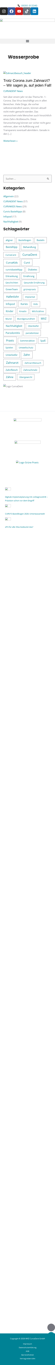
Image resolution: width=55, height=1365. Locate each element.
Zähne (9, 377)
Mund (9, 318)
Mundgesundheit (26, 318)
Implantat (30, 296)
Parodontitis (13, 333)
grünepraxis (30, 289)
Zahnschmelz (30, 369)
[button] (27, 41)
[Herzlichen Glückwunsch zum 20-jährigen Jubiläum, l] (27, 1160)
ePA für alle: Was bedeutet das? (19, 527)
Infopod (7, 216)
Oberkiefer (33, 326)
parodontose (32, 333)
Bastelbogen (24, 240)
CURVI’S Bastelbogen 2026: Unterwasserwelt (25, 513)
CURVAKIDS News (12, 206)
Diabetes (32, 269)
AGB (27, 1351)
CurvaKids (12, 262)
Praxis (10, 340)
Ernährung (28, 276)
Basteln (40, 240)
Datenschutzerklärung (27, 1347)
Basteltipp (11, 247)
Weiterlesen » (10, 140)
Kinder (9, 311)
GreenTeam (12, 289)
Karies (24, 304)
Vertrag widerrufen (27, 1358)
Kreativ (22, 311)
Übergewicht (25, 377)
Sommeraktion (27, 340)
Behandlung (29, 247)
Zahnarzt (12, 363)
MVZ (43, 318)
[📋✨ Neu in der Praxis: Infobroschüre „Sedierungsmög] (27, 1219)
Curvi (27, 262)
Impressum (27, 1344)
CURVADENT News (13, 91)
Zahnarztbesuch (33, 362)
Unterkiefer (12, 354)
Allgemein (8, 196)
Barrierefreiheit (27, 1355)
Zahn (27, 355)
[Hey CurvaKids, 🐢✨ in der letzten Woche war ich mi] (27, 960)
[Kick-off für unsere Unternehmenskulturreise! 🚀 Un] (27, 1006)
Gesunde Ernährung (34, 282)
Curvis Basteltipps (12, 211)
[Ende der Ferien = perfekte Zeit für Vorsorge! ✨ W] (27, 794)
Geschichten (12, 282)
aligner (9, 240)
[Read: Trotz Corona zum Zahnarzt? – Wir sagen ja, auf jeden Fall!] (17, 72)
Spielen (9, 347)
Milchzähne (38, 311)
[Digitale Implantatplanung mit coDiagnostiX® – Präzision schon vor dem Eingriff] (8, 490)
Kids (35, 304)
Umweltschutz (26, 347)
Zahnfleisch (12, 369)
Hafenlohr (12, 296)
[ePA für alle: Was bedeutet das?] (8, 520)
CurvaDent (29, 255)
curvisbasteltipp (14, 269)
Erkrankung (12, 276)
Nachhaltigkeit (10, 221)
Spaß (43, 340)
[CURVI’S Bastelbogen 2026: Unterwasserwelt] (8, 506)
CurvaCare (11, 254)
